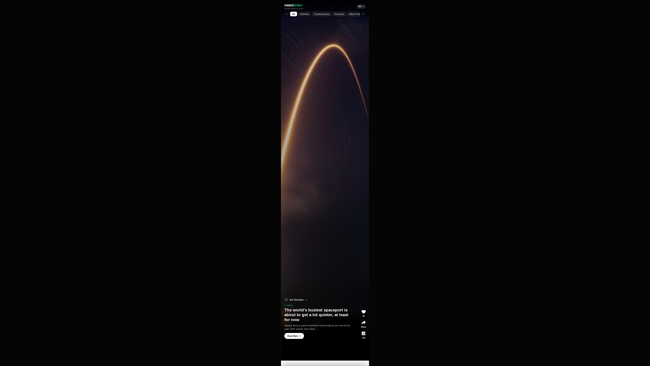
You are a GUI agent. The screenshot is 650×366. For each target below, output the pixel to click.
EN (360, 6)
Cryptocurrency (322, 14)
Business (304, 14)
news (293, 5)
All (293, 14)
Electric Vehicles (357, 14)
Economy (339, 14)
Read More (292, 336)
